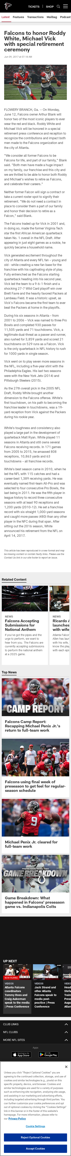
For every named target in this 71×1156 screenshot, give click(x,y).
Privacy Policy (17, 1118)
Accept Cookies (35, 1148)
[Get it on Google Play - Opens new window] (48, 1056)
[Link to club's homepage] (8, 5)
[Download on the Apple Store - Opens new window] (21, 1055)
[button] (17, 989)
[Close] (66, 1066)
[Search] (58, 6)
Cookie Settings (35, 1126)
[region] (35, 1108)
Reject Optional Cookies (35, 1137)
